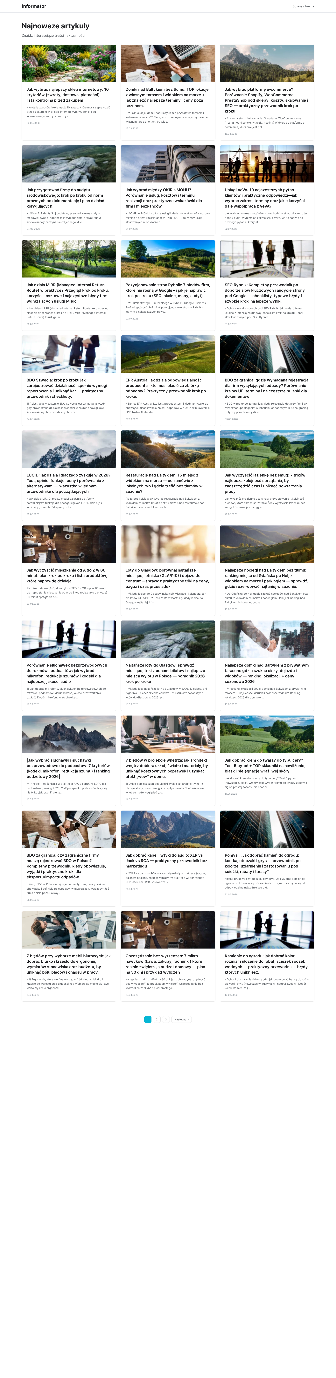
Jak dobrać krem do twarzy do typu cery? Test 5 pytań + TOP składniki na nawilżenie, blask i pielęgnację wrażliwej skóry (265, 765)
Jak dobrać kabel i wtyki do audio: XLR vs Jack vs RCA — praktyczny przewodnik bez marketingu (166, 860)
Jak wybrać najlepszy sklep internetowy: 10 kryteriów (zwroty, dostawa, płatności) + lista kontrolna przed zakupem (68, 95)
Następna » (181, 1019)
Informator (34, 6)
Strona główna (303, 6)
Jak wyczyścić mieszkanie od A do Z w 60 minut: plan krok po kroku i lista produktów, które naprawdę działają (67, 575)
